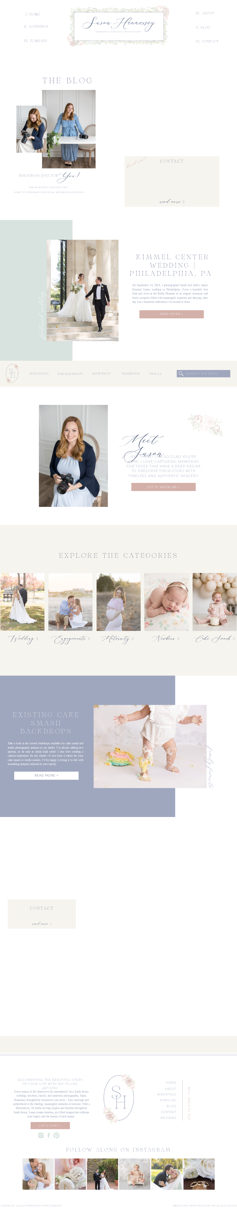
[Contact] (172, 126)
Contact (172, 162)
